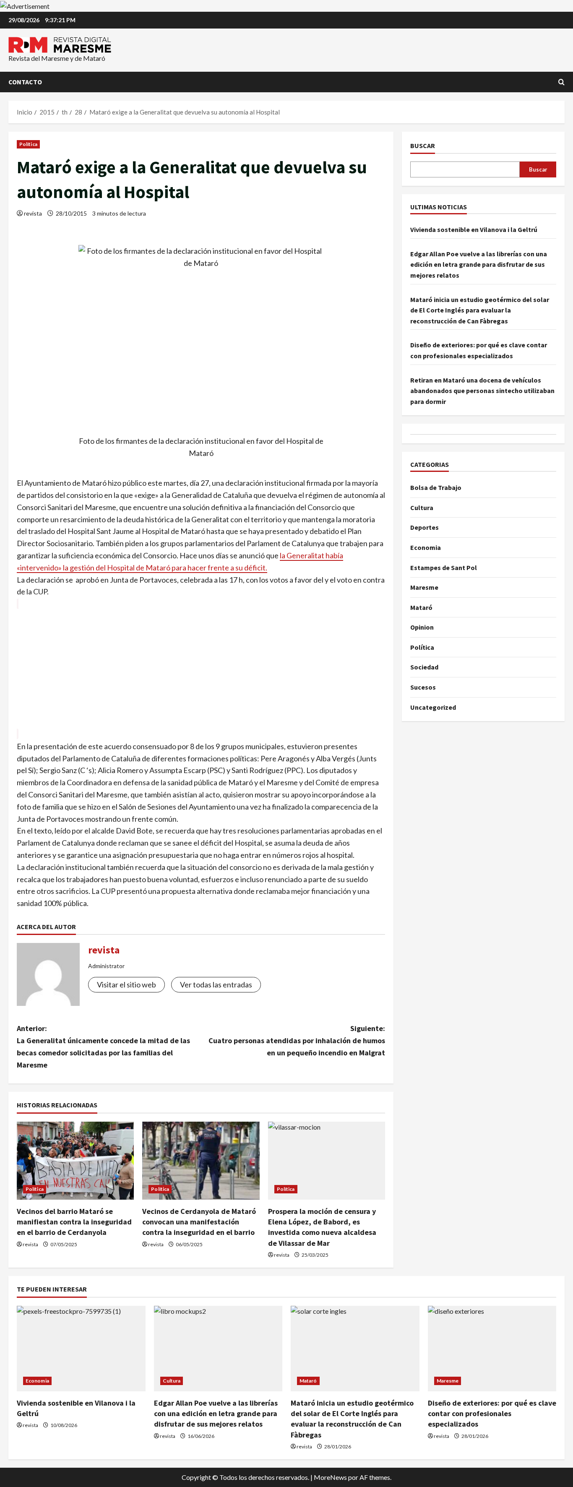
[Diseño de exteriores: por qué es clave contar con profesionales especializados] (492, 1348)
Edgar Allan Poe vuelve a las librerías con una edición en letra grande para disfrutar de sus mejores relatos (478, 264)
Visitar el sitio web (126, 984)
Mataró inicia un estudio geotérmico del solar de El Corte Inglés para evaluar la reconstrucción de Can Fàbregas (479, 310)
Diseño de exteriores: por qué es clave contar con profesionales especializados (492, 1413)
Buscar (422, 145)
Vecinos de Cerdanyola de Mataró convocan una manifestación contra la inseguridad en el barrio (199, 1221)
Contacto (25, 82)
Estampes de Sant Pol (443, 567)
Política (28, 144)
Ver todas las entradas (216, 984)
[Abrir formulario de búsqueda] (561, 82)
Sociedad (424, 667)
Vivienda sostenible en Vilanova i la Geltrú (473, 230)
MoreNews (330, 1477)
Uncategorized (433, 707)
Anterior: (103, 1046)
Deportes (424, 527)
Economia (425, 547)
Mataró (421, 607)
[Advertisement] (201, 669)
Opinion (422, 627)
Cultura (421, 507)
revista (33, 213)
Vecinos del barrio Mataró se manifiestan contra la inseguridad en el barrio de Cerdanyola (74, 1221)
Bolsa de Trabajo (435, 487)
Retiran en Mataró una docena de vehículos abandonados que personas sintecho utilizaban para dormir (482, 391)
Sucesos (423, 687)
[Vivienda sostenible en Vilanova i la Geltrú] (81, 1348)
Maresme (424, 587)
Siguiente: (296, 1040)
